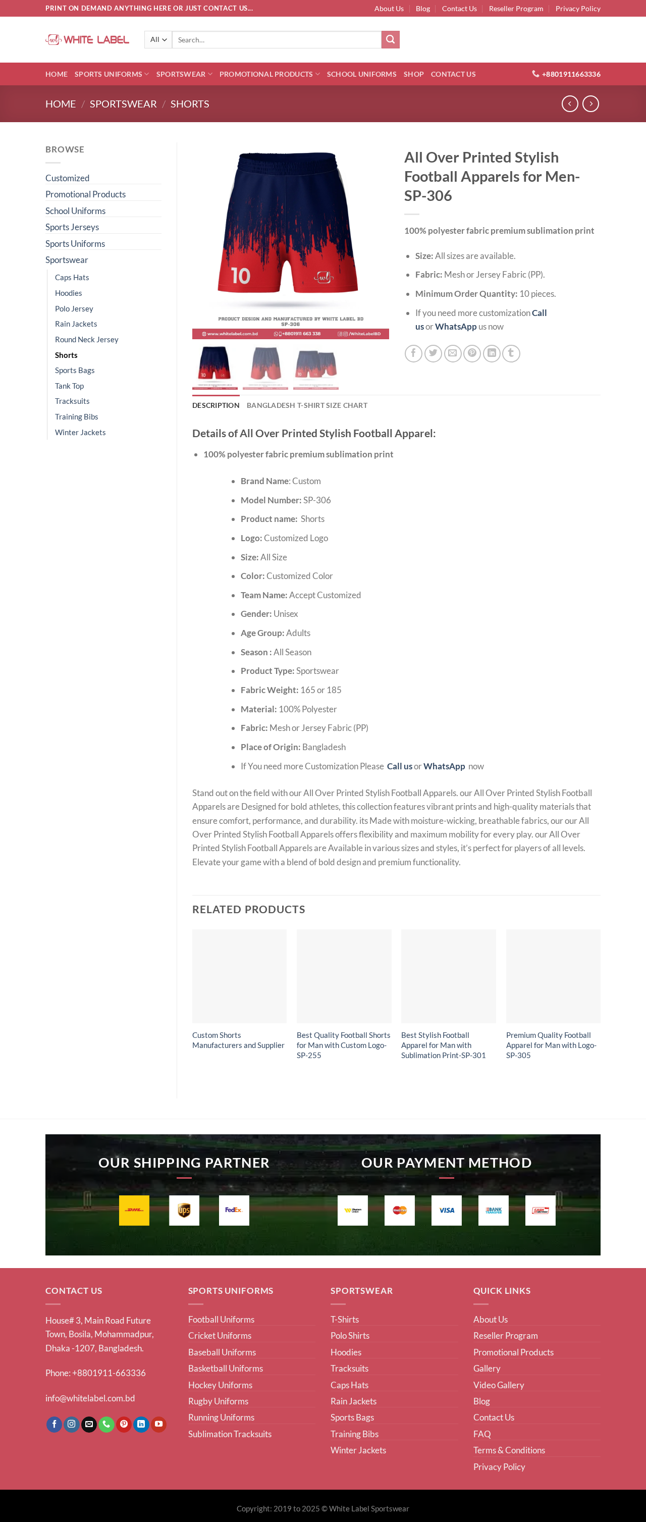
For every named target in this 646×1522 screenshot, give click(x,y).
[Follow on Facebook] (54, 1424)
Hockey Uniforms (220, 1385)
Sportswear (181, 74)
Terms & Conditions (509, 1450)
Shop (414, 74)
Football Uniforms (221, 1319)
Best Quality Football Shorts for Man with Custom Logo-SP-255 (344, 1045)
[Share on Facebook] (413, 353)
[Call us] (106, 1424)
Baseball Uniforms (222, 1352)
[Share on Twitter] (433, 353)
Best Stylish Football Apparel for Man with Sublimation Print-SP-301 (443, 1045)
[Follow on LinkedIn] (141, 1424)
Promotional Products (266, 74)
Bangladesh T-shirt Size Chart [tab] (307, 405)
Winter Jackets (80, 432)
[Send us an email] (89, 1424)
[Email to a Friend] (453, 353)
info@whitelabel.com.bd (90, 1398)
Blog (423, 8)
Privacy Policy (578, 8)
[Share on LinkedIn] (492, 353)
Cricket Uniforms (219, 1335)
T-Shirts (345, 1319)
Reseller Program (516, 8)
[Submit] (391, 40)
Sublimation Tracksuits (230, 1434)
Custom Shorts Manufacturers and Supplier (238, 1039)
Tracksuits (72, 400)
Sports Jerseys (72, 227)
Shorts (190, 104)
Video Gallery (498, 1385)
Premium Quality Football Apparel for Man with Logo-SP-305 (551, 1045)
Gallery (487, 1368)
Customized (67, 178)
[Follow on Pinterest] (124, 1424)
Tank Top (69, 385)
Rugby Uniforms (218, 1401)
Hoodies (68, 292)
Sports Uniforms (108, 74)
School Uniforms (362, 74)
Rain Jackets (76, 323)
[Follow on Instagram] (72, 1424)
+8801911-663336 (109, 1373)
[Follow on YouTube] (159, 1424)
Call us (399, 766)
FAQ (482, 1434)
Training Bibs (76, 416)
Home (56, 74)
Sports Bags (75, 370)
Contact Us (459, 8)
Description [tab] (216, 405)
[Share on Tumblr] (511, 353)
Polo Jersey (74, 308)
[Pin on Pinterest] (472, 353)
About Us (389, 8)
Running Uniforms (221, 1417)
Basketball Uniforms (225, 1368)
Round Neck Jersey (87, 339)
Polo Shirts (350, 1335)
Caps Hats (72, 277)
